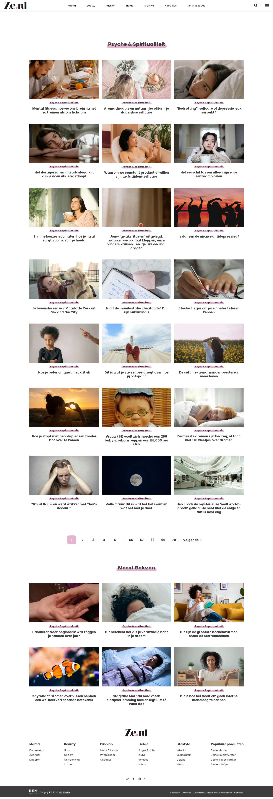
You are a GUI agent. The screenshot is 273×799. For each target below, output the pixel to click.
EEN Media (64, 792)
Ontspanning (72, 759)
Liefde (130, 5)
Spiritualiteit (184, 755)
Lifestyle (149, 5)
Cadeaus (105, 759)
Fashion (110, 5)
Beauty (91, 5)
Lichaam (69, 764)
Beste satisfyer (220, 764)
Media (180, 764)
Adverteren (199, 792)
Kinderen (34, 759)
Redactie (175, 792)
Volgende (191, 540)
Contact (238, 792)
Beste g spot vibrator (223, 759)
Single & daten (147, 750)
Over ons (186, 792)
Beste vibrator (219, 750)
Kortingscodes (196, 5)
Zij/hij (142, 755)
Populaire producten (227, 744)
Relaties (143, 759)
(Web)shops (108, 755)
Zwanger (34, 755)
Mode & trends (109, 750)
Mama (72, 5)
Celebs (181, 759)
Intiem (142, 764)
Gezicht (68, 755)
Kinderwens (36, 750)
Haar (67, 750)
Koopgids (171, 5)
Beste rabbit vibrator (223, 755)
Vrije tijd (181, 750)
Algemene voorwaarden (219, 792)
